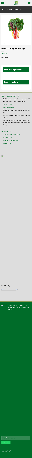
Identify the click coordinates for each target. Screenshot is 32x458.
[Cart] (29, 3)
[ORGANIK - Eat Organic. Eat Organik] (16, 3)
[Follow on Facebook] (3, 450)
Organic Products (13, 9)
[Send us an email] (6, 450)
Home (2, 9)
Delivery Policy (7, 143)
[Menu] (2, 3)
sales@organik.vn (8, 107)
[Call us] (9, 450)
